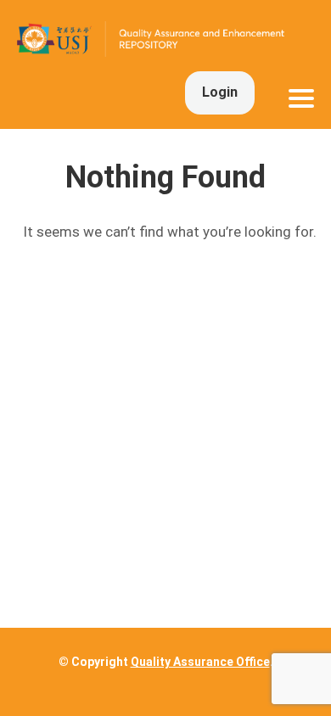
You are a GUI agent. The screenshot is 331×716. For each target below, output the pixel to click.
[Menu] (301, 98)
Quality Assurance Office (200, 661)
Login (220, 92)
